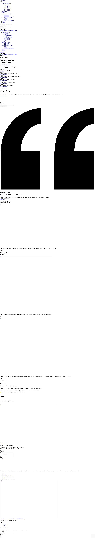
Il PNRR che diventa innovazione (8, 476)
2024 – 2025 (6, 43)
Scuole (5, 47)
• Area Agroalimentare (8, 37)
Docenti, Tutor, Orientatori (9, 48)
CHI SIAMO (4, 40)
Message (1, 456)
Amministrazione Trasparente (7, 475)
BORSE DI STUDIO (6, 42)
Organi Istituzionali (5, 474)
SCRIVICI (2, 52)
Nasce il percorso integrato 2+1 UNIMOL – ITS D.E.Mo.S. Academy (12, 518)
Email (1, 103)
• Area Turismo (7, 33)
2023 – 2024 (6, 44)
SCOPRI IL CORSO (3, 74)
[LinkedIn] (3, 53)
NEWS (3, 41)
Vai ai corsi (2, 71)
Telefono (1, 104)
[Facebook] (0, 53)
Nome (1, 102)
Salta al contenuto (3, 0)
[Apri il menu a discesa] (9, 32)
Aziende (5, 46)
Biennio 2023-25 (7, 39)
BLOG (3, 50)
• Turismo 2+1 (6, 34)
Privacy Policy (4, 524)
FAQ (3, 49)
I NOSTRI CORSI (5, 32)
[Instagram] (2, 53)
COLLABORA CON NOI (7, 45)
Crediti (3, 525)
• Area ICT (6, 36)
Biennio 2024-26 (7, 38)
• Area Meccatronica (8, 35)
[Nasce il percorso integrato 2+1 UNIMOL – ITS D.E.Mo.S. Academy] (29, 517)
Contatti (3, 477)
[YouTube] (4, 53)
